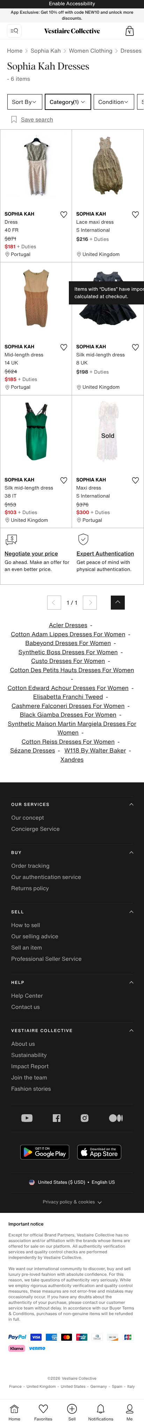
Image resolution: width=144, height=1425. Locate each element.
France (15, 1386)
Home (14, 50)
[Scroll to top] (118, 603)
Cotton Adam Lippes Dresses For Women (68, 634)
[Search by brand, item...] (14, 31)
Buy (16, 853)
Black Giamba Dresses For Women (68, 714)
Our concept (27, 817)
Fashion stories (31, 1088)
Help (17, 983)
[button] (130, 31)
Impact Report (30, 1066)
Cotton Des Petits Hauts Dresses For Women (72, 670)
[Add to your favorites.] (63, 214)
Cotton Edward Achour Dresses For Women (68, 688)
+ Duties (26, 246)
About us (23, 1043)
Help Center (27, 995)
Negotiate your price (31, 553)
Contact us (25, 1007)
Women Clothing (91, 50)
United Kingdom (41, 1386)
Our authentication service (46, 877)
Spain (117, 1386)
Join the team (29, 1077)
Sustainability (29, 1055)
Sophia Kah (45, 50)
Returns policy (30, 888)
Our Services (30, 805)
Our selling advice (34, 936)
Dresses (131, 50)
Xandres (72, 759)
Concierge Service (35, 829)
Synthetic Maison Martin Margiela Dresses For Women (72, 728)
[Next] (90, 603)
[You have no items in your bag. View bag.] (130, 31)
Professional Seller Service (46, 958)
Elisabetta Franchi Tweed (68, 696)
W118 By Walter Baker (95, 750)
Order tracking (30, 865)
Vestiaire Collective (42, 1031)
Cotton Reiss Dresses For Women (68, 741)
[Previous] (54, 603)
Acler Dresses (68, 625)
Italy (131, 1386)
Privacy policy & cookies (69, 1202)
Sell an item (26, 947)
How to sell (25, 925)
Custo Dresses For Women (68, 661)
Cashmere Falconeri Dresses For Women (68, 706)
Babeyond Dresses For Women (68, 643)
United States (73, 1386)
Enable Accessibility (72, 3)
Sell (17, 912)
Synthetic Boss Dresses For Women (68, 652)
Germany (98, 1386)
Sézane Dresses (32, 750)
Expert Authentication (105, 553)
